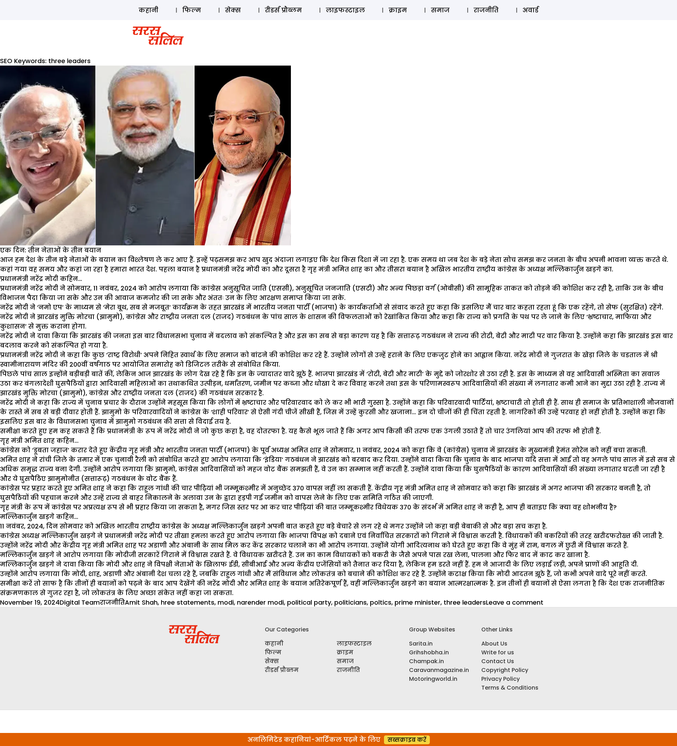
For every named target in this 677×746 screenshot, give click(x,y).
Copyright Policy (504, 670)
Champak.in (426, 661)
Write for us (497, 652)
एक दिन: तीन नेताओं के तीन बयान (50, 250)
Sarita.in (421, 644)
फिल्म (191, 10)
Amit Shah (141, 602)
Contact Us (497, 661)
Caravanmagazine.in (439, 670)
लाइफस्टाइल (345, 10)
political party (309, 602)
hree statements (187, 602)
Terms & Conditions (509, 688)
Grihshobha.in (429, 652)
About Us (494, 644)
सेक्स (233, 10)
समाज (440, 10)
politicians (350, 602)
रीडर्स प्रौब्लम (283, 10)
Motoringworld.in (433, 679)
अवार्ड (530, 10)
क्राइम (398, 10)
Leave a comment (514, 602)
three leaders (465, 602)
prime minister (417, 602)
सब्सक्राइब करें (407, 740)
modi (226, 602)
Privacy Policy (500, 679)
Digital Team (80, 602)
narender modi (260, 602)
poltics (380, 602)
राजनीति (486, 10)
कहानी (148, 10)
